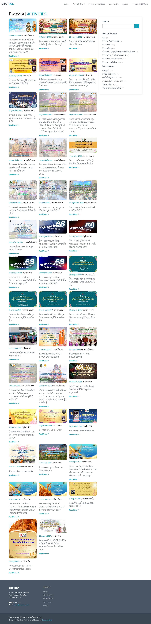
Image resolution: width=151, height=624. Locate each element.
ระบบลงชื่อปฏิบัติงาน (140, 4)
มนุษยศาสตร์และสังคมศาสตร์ (114, 81)
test (105, 38)
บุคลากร (126, 4)
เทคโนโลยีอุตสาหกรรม (112, 77)
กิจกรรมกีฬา (108, 45)
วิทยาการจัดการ (110, 84)
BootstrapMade (47, 620)
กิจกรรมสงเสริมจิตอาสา (112, 62)
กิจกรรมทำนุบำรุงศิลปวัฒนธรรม (115, 55)
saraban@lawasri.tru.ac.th (21, 605)
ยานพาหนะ (48, 602)
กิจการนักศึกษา (78, 4)
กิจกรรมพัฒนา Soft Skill (112, 41)
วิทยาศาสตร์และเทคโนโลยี (113, 88)
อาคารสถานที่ (48, 598)
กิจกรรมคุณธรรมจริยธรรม (114, 59)
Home (66, 4)
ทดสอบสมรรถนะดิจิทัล (96, 4)
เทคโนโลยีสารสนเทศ (111, 74)
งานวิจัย (46, 605)
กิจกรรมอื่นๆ (108, 48)
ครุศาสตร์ (107, 70)
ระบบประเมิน (113, 4)
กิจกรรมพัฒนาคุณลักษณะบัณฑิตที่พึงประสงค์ (120, 52)
